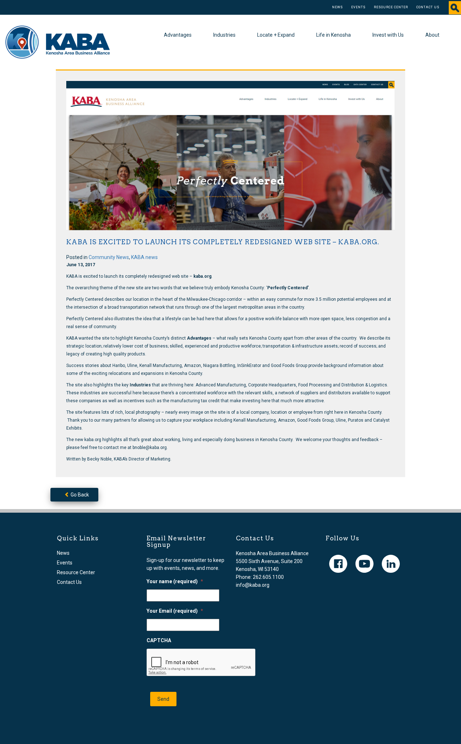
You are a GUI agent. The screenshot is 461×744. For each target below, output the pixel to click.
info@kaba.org (252, 585)
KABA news (144, 257)
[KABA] (57, 42)
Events (358, 7)
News (337, 7)
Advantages (178, 35)
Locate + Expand (276, 35)
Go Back (79, 495)
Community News (109, 257)
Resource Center (391, 7)
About (432, 35)
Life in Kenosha (333, 35)
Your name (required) (175, 581)
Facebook (338, 564)
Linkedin (391, 564)
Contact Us (427, 7)
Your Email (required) (175, 611)
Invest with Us (388, 35)
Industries (224, 35)
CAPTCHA (159, 640)
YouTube (364, 564)
